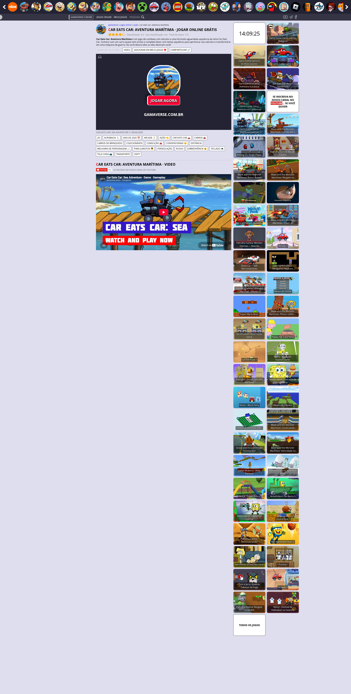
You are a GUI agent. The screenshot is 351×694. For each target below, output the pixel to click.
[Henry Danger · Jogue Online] (83, 7)
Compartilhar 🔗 (180, 49)
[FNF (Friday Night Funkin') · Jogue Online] (331, 7)
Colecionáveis (134, 143)
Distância (196, 143)
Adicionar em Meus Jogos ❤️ (150, 49)
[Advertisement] (72, 65)
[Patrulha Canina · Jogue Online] (36, 7)
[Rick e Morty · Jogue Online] (248, 7)
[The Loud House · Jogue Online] (60, 7)
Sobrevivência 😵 (197, 148)
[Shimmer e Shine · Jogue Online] (95, 7)
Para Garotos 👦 (143, 148)
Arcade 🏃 (150, 137)
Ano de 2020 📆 (131, 137)
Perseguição (164, 148)
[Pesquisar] (143, 17)
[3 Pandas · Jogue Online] (201, 7)
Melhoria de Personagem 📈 (113, 148)
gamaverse (113, 25)
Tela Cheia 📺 (104, 154)
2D (98, 137)
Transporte (123, 154)
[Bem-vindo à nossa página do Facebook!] (297, 18)
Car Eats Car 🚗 (181, 137)
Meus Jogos (120, 17)
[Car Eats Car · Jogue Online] (48, 7)
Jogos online (104, 17)
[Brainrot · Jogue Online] (319, 7)
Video (127, 49)
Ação (136, 25)
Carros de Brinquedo (109, 143)
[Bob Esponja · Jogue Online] (71, 7)
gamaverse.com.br (81, 17)
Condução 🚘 (154, 143)
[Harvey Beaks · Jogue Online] (225, 7)
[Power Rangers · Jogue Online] (166, 7)
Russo (179, 148)
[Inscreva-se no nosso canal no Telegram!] (291, 18)
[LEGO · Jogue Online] (177, 7)
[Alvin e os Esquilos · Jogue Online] (130, 7)
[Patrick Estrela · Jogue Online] (119, 7)
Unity (137, 154)
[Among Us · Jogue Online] (272, 7)
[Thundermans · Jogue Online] (236, 7)
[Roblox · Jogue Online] (295, 7)
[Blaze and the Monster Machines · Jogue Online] (24, 7)
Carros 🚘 (200, 137)
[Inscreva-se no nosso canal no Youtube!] (285, 18)
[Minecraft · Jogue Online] (142, 7)
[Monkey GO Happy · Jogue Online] (343, 7)
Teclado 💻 (217, 148)
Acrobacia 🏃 (111, 137)
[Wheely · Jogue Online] (154, 7)
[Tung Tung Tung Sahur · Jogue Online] (307, 7)
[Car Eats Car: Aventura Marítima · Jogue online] (164, 82)
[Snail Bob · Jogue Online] (189, 7)
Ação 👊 (164, 137)
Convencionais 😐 (176, 143)
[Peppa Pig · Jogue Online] (260, 7)
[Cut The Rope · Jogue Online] (213, 7)
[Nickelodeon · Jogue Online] (12, 7)
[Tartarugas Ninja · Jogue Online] (107, 7)
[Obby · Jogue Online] (284, 7)
